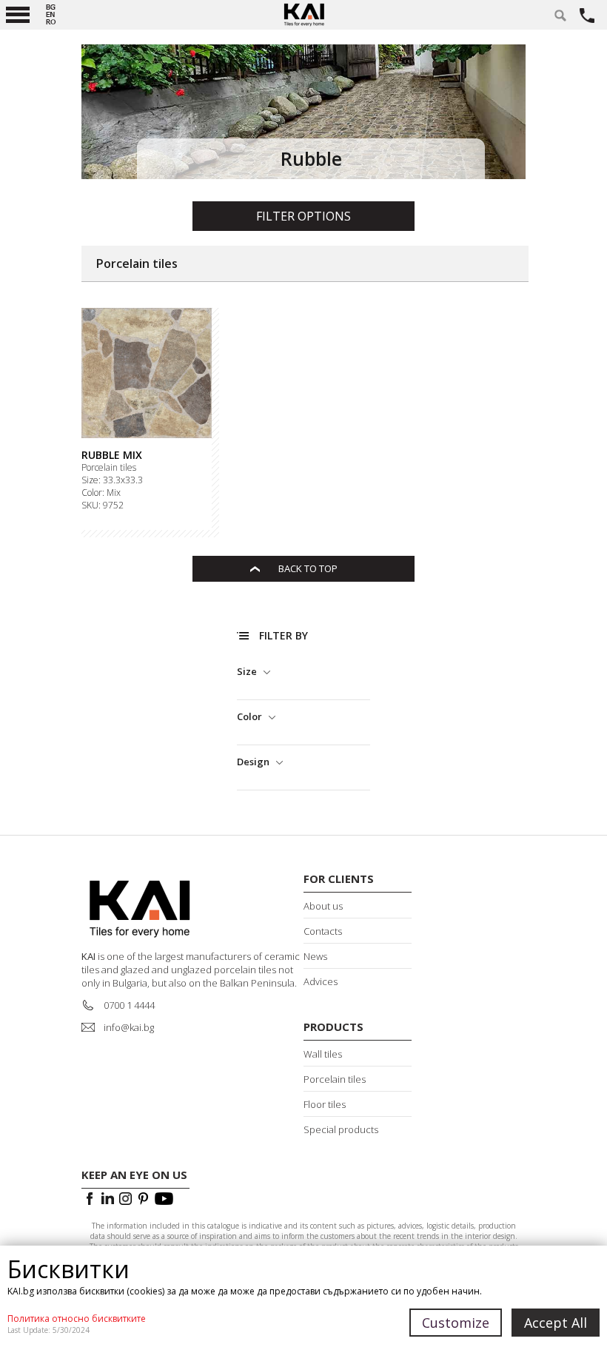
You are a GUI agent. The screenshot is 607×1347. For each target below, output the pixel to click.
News (315, 956)
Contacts (323, 931)
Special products (341, 1129)
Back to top (308, 568)
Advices (321, 981)
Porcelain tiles (108, 468)
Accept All (555, 1322)
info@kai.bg (129, 1027)
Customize (455, 1322)
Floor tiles (325, 1104)
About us (323, 906)
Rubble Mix (111, 455)
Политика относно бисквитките (76, 1318)
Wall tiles (323, 1054)
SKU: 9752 (102, 505)
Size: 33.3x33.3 (112, 480)
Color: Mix (101, 493)
